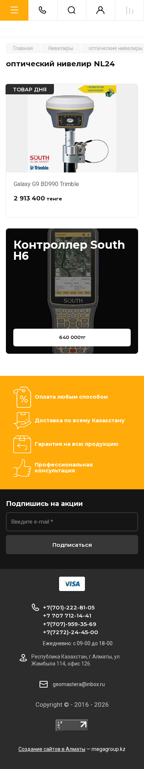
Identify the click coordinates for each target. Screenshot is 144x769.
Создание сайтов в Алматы (51, 749)
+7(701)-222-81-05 (69, 607)
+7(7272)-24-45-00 (70, 632)
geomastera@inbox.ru (79, 684)
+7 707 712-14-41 (67, 615)
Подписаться (72, 544)
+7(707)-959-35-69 (69, 624)
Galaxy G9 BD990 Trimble (46, 184)
